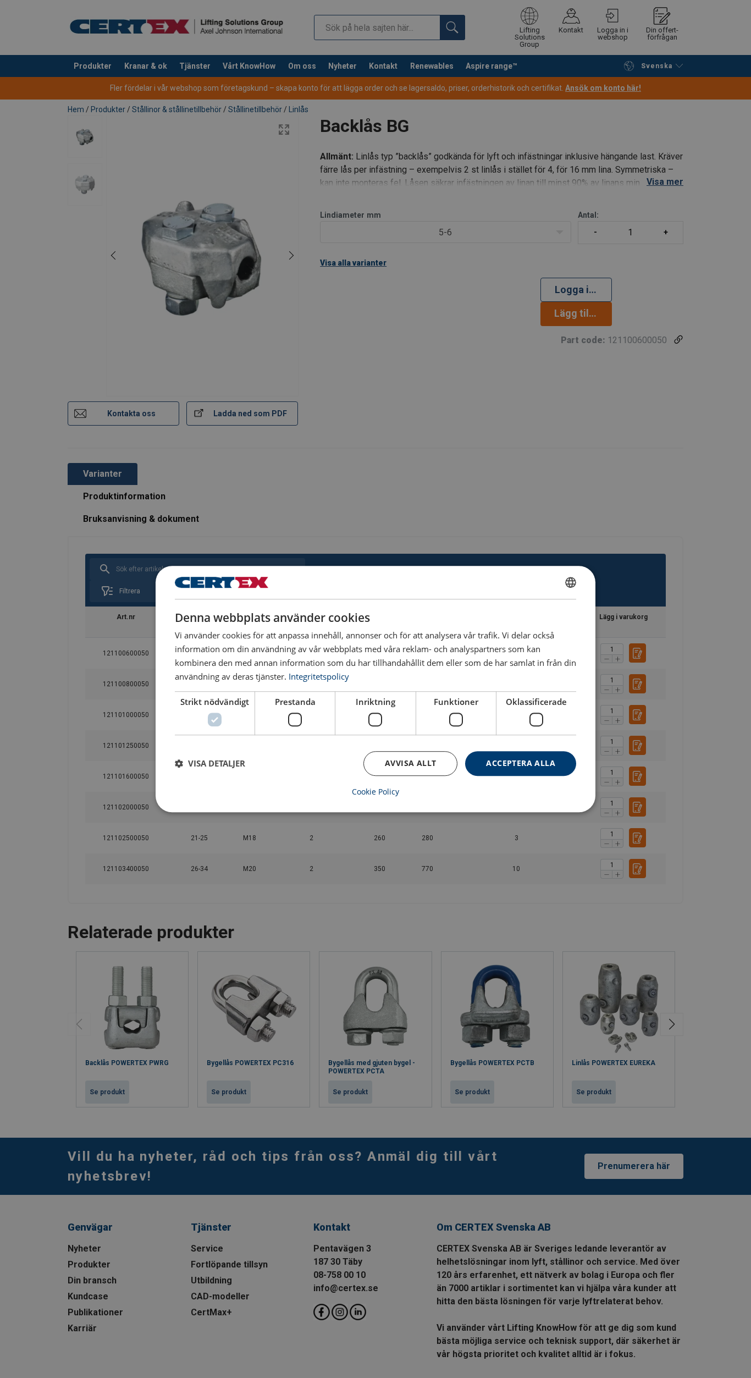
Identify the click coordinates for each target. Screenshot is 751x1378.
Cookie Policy (375, 792)
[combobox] (570, 582)
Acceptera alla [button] (520, 763)
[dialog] (375, 689)
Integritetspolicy (319, 676)
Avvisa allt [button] (410, 763)
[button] (210, 763)
